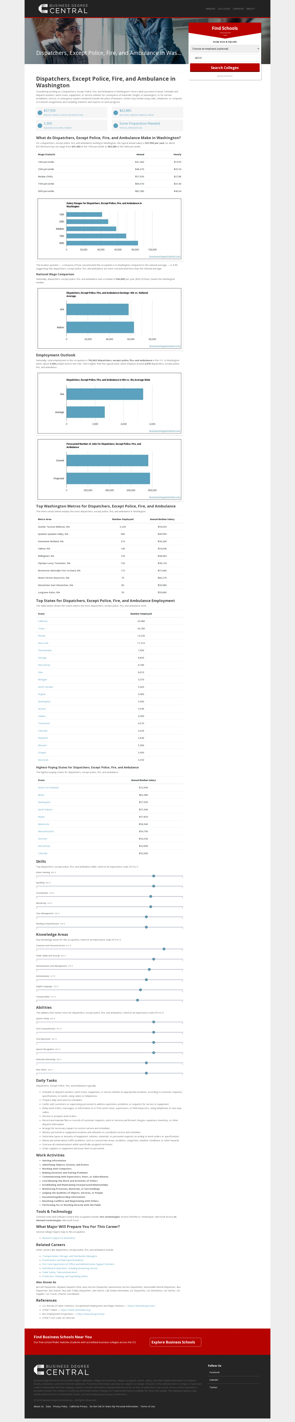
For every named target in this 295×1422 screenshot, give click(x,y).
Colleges (224, 8)
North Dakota (45, 809)
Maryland (43, 737)
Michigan (42, 679)
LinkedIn (213, 1379)
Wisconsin (43, 759)
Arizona (42, 708)
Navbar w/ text (63, 9)
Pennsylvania (45, 650)
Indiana (41, 716)
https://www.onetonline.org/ (76, 1309)
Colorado (42, 730)
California (42, 621)
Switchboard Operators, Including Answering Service (70, 1268)
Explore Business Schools (173, 1342)
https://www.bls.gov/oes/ (141, 1305)
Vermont (42, 838)
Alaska (41, 816)
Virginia (41, 694)
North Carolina (45, 686)
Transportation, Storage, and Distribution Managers (69, 1256)
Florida (41, 635)
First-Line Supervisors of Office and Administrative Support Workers (78, 1264)
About (250, 8)
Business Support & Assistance (58, 1237)
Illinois (41, 794)
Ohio (40, 672)
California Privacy (78, 1406)
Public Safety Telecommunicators (59, 1272)
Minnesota (43, 824)
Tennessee (44, 723)
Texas (41, 628)
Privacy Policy (60, 1406)
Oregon (42, 752)
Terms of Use (147, 1406)
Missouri (42, 745)
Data (48, 1406)
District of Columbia (48, 787)
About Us (39, 1406)
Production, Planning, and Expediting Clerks (65, 1276)
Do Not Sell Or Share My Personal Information (114, 1406)
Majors (210, 8)
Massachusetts (46, 831)
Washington (44, 701)
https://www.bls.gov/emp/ (91, 1313)
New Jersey (44, 664)
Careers (238, 8)
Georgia (42, 657)
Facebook (214, 1372)
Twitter (213, 1387)
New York (43, 643)
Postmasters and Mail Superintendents (63, 1260)
